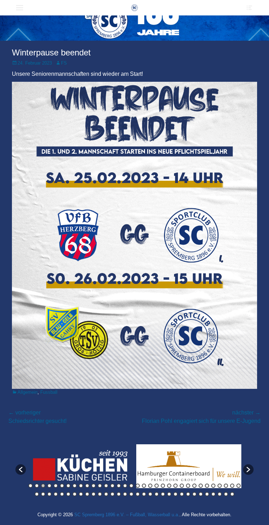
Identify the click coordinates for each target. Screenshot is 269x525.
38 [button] (56, 494)
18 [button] (138, 486)
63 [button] (213, 494)
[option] (60, 466)
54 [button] (156, 494)
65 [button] (226, 494)
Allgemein (27, 392)
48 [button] (119, 494)
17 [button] (131, 486)
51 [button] (138, 494)
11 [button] (93, 486)
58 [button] (182, 494)
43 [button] (87, 494)
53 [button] (150, 494)
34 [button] (238, 486)
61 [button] (201, 494)
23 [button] (169, 486)
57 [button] (175, 494)
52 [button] (144, 494)
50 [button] (131, 494)
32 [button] (226, 486)
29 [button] (207, 486)
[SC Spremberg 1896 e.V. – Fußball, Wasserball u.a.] (134, 7)
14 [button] (112, 486)
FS (64, 63)
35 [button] (37, 494)
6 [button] (62, 486)
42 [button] (81, 494)
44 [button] (93, 494)
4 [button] (49, 486)
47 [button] (112, 494)
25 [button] (182, 486)
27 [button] (194, 486)
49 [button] (125, 494)
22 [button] (163, 486)
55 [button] (163, 494)
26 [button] (188, 486)
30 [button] (213, 486)
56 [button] (169, 494)
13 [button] (106, 486)
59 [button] (188, 494)
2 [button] (37, 486)
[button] (20, 469)
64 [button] (220, 494)
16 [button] (125, 486)
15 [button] (119, 486)
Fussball (48, 392)
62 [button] (207, 494)
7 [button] (68, 486)
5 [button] (56, 486)
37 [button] (49, 494)
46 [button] (106, 494)
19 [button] (144, 486)
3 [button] (43, 486)
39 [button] (62, 494)
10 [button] (87, 486)
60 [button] (194, 494)
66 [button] (232, 494)
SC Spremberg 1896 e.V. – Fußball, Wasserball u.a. (126, 514)
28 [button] (201, 486)
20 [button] (150, 486)
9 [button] (81, 486)
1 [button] (30, 486)
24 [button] (175, 486)
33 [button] (232, 486)
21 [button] (156, 486)
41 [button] (75, 494)
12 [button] (100, 486)
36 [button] (43, 494)
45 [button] (100, 494)
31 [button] (220, 486)
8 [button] (75, 486)
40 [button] (68, 494)
